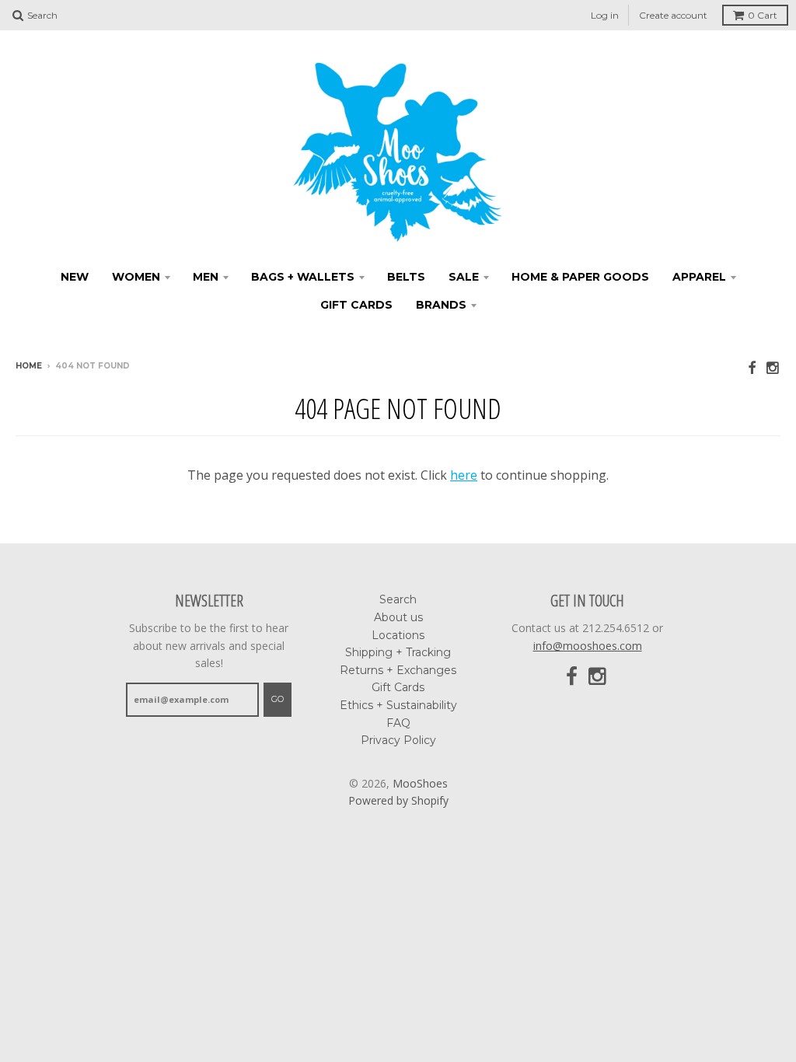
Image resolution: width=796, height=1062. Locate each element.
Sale (464, 277)
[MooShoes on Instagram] (773, 367)
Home (29, 366)
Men (205, 277)
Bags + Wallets (302, 277)
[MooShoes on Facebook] (752, 367)
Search (398, 599)
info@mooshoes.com (587, 645)
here (463, 475)
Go (277, 698)
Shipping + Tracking (398, 652)
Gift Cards (356, 305)
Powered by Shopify (398, 800)
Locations (398, 635)
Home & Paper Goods (580, 277)
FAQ (398, 723)
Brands (441, 305)
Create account (673, 15)
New (75, 277)
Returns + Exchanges (398, 670)
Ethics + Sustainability (398, 705)
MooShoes (420, 783)
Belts (406, 277)
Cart (762, 15)
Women (136, 277)
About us (398, 617)
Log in (605, 15)
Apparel (699, 277)
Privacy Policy (398, 740)
